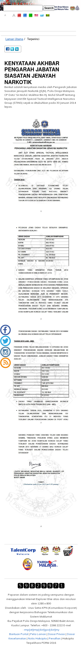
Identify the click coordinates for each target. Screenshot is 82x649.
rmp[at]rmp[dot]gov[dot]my (41, 629)
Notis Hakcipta (37, 638)
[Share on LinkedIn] (17, 49)
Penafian (54, 638)
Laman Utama (14, 39)
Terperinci (33, 39)
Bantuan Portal (18, 634)
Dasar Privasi (56, 634)
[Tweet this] (12, 49)
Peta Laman (38, 634)
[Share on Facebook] (8, 49)
